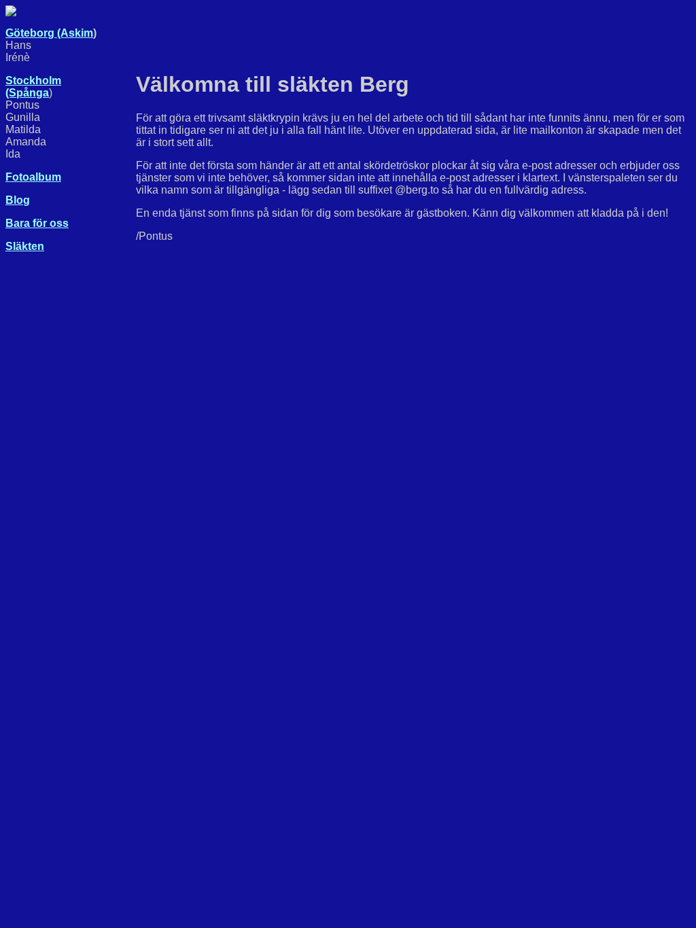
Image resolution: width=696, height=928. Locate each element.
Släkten (24, 246)
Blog (17, 200)
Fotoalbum (33, 177)
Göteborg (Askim (49, 33)
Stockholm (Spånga (33, 87)
